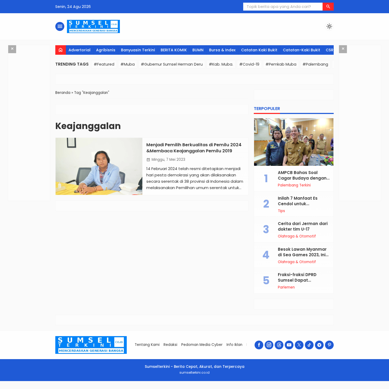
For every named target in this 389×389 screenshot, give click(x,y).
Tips (281, 211)
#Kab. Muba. (221, 64)
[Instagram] (269, 345)
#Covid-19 (249, 64)
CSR (329, 50)
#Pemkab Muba (280, 64)
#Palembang (315, 64)
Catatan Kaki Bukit (259, 50)
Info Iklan (234, 344)
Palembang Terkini (294, 185)
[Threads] (279, 345)
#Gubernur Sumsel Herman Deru (172, 64)
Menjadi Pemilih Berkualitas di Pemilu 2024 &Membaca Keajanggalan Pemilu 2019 (194, 148)
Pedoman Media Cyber (202, 344)
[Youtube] (289, 345)
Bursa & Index (222, 50)
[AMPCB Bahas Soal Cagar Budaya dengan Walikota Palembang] (293, 142)
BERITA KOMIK (174, 50)
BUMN (197, 50)
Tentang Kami (147, 344)
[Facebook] (259, 345)
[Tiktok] (309, 345)
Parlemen (286, 287)
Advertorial (80, 50)
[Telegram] (319, 345)
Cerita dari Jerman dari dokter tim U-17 (303, 226)
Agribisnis (105, 50)
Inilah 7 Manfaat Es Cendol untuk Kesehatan (298, 203)
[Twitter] (299, 345)
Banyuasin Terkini (138, 50)
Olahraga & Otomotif (297, 236)
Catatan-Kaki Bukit (301, 50)
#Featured (104, 64)
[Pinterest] (329, 345)
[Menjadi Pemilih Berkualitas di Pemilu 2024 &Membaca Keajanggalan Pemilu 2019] (99, 166)
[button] (328, 7)
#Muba (127, 64)
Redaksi (170, 344)
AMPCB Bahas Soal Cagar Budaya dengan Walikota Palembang (302, 178)
